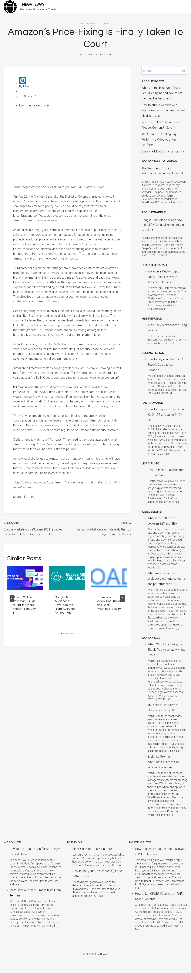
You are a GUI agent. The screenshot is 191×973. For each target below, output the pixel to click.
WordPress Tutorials (159, 160)
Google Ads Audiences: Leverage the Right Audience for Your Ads (65, 605)
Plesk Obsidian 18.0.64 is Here (92, 849)
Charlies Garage (155, 265)
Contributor (89, 54)
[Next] (122, 598)
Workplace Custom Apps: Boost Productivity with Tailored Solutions (163, 277)
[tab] (61, 633)
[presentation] (25, 578)
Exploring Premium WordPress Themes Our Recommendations (163, 762)
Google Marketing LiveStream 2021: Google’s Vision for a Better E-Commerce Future (33, 529)
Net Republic (152, 318)
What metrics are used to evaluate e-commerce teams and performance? (166, 578)
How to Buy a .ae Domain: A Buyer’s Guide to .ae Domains (165, 364)
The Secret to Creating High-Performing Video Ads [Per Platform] (160, 139)
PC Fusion (74, 842)
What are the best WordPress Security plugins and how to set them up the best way (161, 93)
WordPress (150, 637)
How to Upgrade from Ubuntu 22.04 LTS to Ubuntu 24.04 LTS (166, 415)
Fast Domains (152, 402)
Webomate (12, 842)
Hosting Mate (140, 842)
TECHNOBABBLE (153, 212)
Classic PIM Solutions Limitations (163, 151)
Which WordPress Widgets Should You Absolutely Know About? (166, 649)
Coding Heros (152, 352)
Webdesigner (152, 511)
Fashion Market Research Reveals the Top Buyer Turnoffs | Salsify (103, 529)
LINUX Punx (150, 463)
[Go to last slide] (12, 598)
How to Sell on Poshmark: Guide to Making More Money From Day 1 (24, 605)
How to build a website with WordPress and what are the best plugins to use (163, 110)
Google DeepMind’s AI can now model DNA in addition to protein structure (162, 224)
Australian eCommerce (95, 23)
